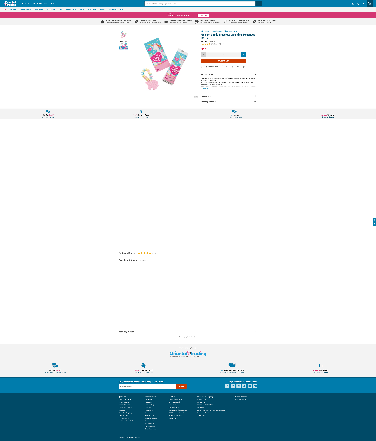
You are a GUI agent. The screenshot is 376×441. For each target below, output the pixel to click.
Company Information (175, 399)
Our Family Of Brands (175, 415)
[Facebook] (227, 386)
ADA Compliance (150, 426)
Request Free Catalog (125, 407)
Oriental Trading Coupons (126, 413)
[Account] (364, 3)
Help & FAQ (148, 402)
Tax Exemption (149, 423)
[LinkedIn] (233, 386)
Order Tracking (149, 405)
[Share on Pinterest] (232, 67)
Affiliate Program (174, 407)
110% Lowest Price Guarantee (178, 410)
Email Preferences (150, 429)
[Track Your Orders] (352, 3)
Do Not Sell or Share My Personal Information (211, 410)
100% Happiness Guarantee (177, 413)
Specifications (206, 96)
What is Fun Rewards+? (126, 421)
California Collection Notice (205, 405)
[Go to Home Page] (202, 31)
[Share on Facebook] (227, 67)
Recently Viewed (126, 331)
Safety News (201, 407)
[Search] (258, 3)
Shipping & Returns (208, 101)
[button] (164, 64)
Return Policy (149, 410)
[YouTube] (250, 386)
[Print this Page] (243, 67)
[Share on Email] (238, 67)
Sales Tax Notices (150, 421)
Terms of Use (201, 402)
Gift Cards (122, 410)
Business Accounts (124, 405)
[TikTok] (244, 386)
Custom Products (240, 399)
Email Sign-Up (123, 415)
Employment (172, 405)
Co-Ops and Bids (124, 402)
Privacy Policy (201, 399)
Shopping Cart (149, 415)
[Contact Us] (358, 3)
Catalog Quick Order (125, 399)
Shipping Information (151, 413)
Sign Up (181, 386)
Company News (173, 418)
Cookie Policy (201, 415)
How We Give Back (174, 402)
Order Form (148, 407)
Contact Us (148, 399)
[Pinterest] (238, 386)
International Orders (151, 418)
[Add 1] (243, 54)
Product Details (207, 74)
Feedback (374, 222)
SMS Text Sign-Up (124, 418)
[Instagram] (255, 386)
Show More (204, 88)
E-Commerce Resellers (204, 413)
